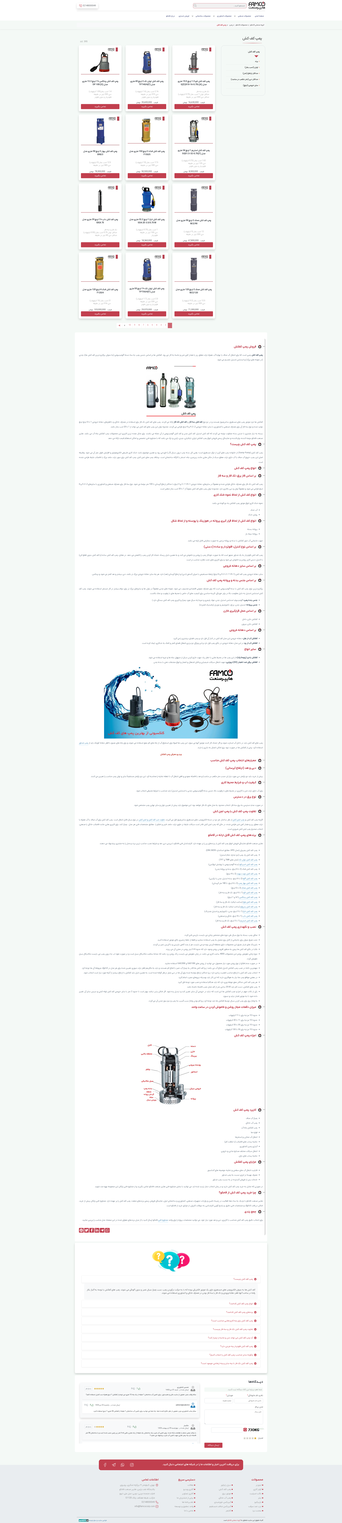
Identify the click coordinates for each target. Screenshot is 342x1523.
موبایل (229, 1395)
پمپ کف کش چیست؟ (243, 1279)
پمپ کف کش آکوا (250, 878)
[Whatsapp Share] (107, 1230)
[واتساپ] (122, 1465)
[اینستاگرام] (132, 1465)
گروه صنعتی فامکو (233, 1520)
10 (130, 325)
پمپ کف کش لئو (250, 892)
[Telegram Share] (102, 1230)
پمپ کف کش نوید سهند (247, 873)
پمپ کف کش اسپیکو (248, 864)
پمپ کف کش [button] (254, 51)
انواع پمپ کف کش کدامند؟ (241, 1303)
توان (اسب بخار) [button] (252, 67)
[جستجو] (195, 5)
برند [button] (257, 61)
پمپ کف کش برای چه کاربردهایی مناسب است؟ (232, 1320)
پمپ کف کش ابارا (250, 911)
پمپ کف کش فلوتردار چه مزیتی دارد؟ (236, 1346)
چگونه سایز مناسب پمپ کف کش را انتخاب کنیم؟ (231, 1355)
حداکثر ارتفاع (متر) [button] (251, 73)
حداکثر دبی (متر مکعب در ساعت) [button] (245, 79)
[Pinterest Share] (81, 1230)
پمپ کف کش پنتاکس (248, 897)
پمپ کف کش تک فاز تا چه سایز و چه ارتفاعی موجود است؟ (227, 1363)
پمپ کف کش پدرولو (248, 906)
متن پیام (259, 1407)
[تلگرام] (114, 1465)
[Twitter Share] (86, 1230)
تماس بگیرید (193, 106)
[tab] (243, 51)
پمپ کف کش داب (249, 916)
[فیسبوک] (105, 1465)
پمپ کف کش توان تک (248, 859)
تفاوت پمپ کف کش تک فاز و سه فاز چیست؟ (233, 1329)
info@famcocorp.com (145, 1506)
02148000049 (148, 1502)
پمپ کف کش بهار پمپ (247, 883)
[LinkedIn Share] (97, 1230)
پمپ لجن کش (238, 819)
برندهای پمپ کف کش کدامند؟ (239, 1312)
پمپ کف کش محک (249, 888)
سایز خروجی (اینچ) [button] (251, 85)
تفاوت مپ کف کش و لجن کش (152, 819)
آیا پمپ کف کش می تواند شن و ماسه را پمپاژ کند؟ (230, 1338)
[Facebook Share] (91, 1230)
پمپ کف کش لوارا (250, 902)
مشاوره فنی (163, 1220)
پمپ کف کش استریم (248, 921)
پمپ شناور (83, 743)
